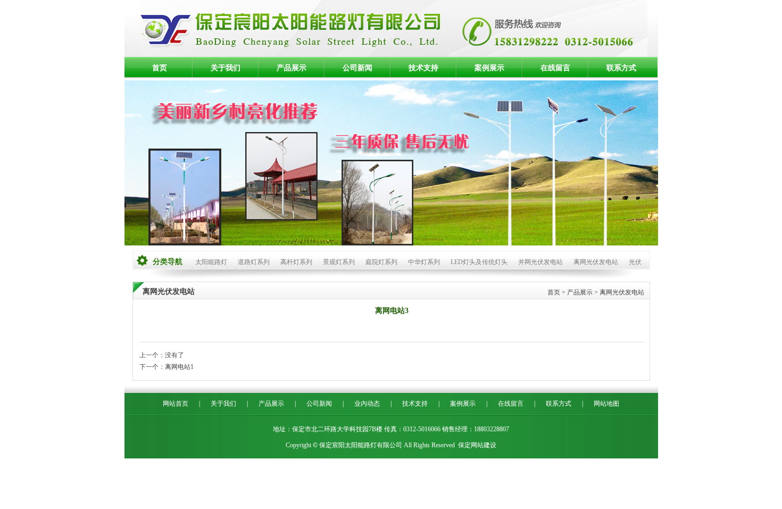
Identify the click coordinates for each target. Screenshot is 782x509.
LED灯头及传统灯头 (479, 262)
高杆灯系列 (296, 262)
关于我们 (225, 68)
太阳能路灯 (211, 262)
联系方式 (621, 68)
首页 (159, 68)
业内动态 (367, 403)
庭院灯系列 (381, 262)
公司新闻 (357, 68)
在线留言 (555, 68)
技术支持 (423, 68)
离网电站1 (179, 367)
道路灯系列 (254, 262)
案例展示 (489, 68)
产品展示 (291, 68)
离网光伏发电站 (595, 262)
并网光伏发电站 (540, 262)
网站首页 (175, 403)
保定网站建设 (477, 445)
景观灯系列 (339, 262)
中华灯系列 (424, 262)
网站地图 (606, 403)
